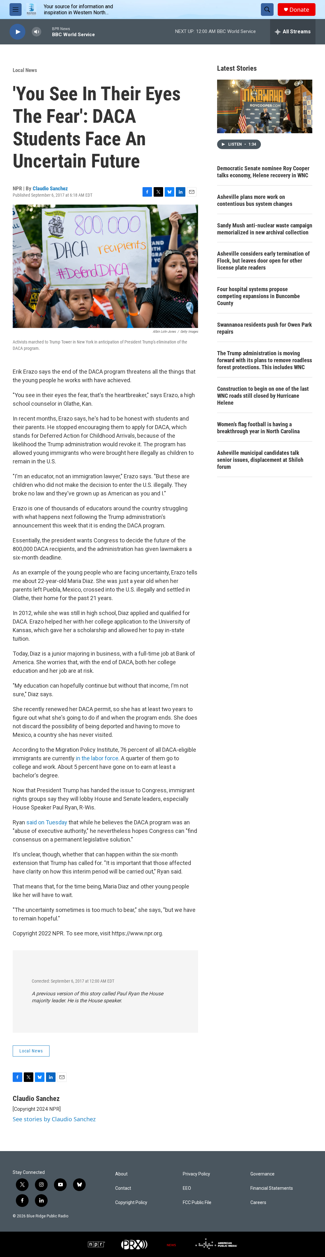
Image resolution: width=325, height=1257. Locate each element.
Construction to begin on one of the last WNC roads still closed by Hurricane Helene (263, 395)
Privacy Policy (196, 1174)
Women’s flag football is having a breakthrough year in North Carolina (258, 428)
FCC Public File (197, 1202)
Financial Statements (271, 1188)
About (121, 1174)
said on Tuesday (46, 822)
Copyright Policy (131, 1202)
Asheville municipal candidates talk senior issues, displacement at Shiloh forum (260, 459)
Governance (262, 1174)
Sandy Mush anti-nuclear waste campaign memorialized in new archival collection (264, 229)
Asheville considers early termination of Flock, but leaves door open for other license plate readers (263, 260)
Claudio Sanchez (50, 188)
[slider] (47, 31)
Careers (258, 1202)
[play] (17, 32)
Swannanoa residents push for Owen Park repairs (264, 328)
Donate (299, 9)
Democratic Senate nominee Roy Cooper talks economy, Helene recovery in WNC (263, 172)
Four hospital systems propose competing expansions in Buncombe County (258, 296)
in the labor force (97, 758)
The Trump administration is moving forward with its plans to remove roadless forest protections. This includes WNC (264, 360)
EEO (187, 1188)
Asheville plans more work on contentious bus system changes (254, 200)
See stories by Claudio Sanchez (54, 1119)
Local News (25, 70)
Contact (123, 1188)
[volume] (36, 32)
